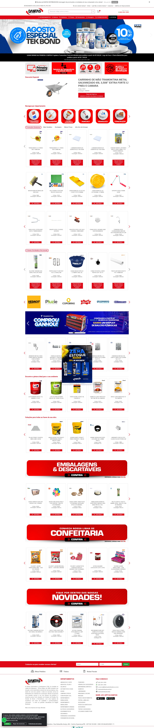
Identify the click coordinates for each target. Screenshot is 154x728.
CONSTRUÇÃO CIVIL (66, 695)
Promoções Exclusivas (33, 127)
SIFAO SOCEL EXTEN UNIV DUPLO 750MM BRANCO (36, 230)
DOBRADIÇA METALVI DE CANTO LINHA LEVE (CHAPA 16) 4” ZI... (97, 357)
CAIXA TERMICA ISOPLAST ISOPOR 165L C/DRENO (35, 502)
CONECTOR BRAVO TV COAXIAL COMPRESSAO (118, 148)
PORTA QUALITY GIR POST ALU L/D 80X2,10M (36, 271)
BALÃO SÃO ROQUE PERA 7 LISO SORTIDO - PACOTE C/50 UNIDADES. (56, 503)
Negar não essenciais (19, 723)
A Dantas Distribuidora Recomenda (37, 250)
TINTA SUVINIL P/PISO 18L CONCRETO (77, 397)
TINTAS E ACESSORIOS (84, 709)
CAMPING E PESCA (66, 693)
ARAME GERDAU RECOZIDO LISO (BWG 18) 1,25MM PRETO (97, 439)
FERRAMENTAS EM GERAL (68, 718)
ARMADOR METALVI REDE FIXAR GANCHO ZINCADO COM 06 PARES (36, 357)
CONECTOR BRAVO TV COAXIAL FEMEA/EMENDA (98, 148)
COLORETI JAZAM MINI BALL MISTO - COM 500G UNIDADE (56, 566)
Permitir (114, 2)
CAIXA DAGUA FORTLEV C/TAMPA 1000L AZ (56, 271)
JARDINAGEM (81, 691)
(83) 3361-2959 (124, 12)
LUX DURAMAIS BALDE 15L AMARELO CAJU (35, 397)
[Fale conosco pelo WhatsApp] (4, 720)
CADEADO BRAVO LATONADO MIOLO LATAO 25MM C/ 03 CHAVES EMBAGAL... (77, 149)
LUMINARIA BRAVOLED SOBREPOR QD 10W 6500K (56, 148)
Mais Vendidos (47, 127)
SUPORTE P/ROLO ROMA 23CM (118, 191)
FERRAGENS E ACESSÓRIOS (68, 716)
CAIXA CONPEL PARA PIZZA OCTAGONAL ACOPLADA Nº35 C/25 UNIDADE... (77, 503)
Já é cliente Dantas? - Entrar (82, 5)
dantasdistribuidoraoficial (104, 689)
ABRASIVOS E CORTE (66, 682)
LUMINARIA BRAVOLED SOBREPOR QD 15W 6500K (36, 148)
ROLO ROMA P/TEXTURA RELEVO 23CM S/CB (56, 191)
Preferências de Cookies (35, 723)
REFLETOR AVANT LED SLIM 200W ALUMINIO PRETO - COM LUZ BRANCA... (118, 272)
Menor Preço (68, 127)
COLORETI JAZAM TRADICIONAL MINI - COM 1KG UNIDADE (36, 567)
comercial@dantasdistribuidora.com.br (108, 687)
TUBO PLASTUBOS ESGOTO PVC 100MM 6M (97, 271)
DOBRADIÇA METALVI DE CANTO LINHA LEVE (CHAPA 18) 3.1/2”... (118, 357)
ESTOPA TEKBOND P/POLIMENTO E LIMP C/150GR (77, 632)
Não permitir (107, 2)
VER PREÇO (36, 203)
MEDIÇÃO (80, 695)
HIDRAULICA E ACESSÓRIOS (85, 684)
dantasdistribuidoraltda (104, 691)
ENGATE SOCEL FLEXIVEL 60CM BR (56, 230)
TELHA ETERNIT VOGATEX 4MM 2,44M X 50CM (36, 438)
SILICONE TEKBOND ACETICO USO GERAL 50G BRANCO (35, 631)
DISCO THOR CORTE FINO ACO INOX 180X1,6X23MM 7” (56, 631)
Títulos (66, 672)
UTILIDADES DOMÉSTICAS (85, 711)
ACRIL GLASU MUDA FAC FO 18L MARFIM (118, 397)
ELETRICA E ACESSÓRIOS (67, 709)
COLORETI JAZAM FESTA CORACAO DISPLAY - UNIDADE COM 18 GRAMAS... (77, 567)
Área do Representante (123, 5)
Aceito (7, 723)
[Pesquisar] (93, 11)
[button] (70, 51)
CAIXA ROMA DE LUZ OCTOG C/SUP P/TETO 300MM (77, 191)
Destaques (58, 127)
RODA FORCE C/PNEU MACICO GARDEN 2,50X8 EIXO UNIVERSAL (118, 632)
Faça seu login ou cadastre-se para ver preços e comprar (91, 95)
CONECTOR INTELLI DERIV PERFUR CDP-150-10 (77, 271)
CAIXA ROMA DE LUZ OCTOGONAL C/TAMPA (98, 191)
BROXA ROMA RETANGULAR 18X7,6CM (35, 191)
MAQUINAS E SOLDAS (84, 693)
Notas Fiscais (92, 672)
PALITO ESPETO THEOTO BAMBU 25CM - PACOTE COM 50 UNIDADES (118, 503)
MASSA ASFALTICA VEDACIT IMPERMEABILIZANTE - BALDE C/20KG (56, 439)
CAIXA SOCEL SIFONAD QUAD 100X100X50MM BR (98, 230)
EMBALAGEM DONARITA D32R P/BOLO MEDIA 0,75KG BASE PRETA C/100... (97, 503)
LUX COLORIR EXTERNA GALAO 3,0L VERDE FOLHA (56, 397)
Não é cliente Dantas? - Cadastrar (103, 5)
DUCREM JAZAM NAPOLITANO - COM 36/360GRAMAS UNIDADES (118, 567)
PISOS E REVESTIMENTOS (85, 698)
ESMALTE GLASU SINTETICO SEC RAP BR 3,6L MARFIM (97, 397)
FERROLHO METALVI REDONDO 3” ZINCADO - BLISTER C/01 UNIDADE (56, 357)
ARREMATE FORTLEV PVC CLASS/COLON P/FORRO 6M (118, 438)
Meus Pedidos (40, 672)
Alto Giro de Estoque (81, 127)
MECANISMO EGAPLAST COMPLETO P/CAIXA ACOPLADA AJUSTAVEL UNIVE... (97, 633)
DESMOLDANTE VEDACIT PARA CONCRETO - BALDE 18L (77, 439)
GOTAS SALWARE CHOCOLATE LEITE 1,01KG (98, 566)
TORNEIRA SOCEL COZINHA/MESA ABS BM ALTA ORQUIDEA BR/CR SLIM (118, 231)
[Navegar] (2, 35)
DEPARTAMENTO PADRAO (67, 707)
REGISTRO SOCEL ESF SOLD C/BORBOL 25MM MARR (77, 230)
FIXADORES (81, 682)
